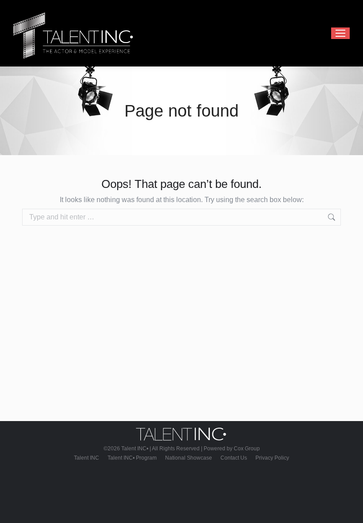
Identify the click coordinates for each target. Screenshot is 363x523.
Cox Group (247, 448)
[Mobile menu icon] (340, 33)
